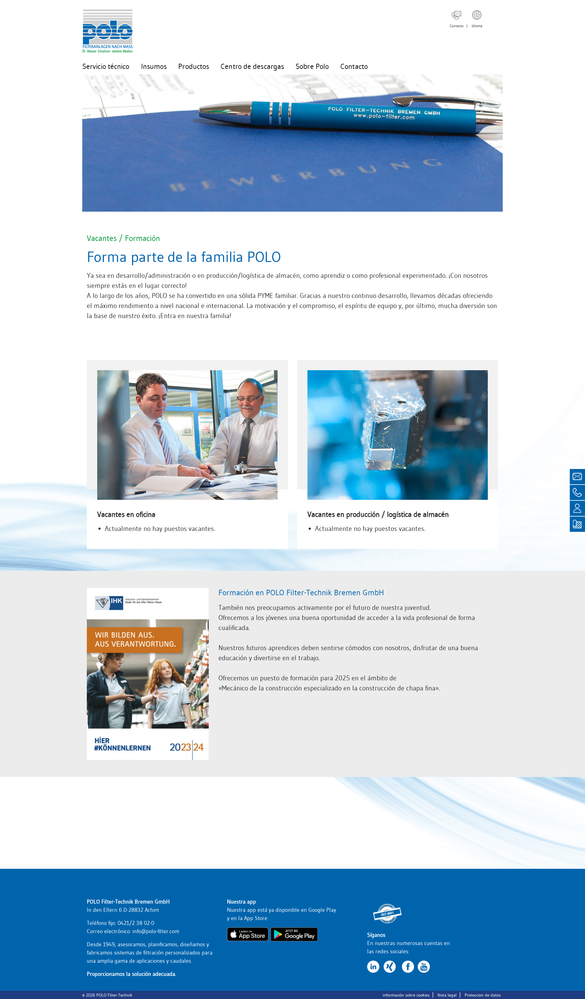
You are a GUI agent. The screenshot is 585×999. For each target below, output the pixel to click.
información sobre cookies (406, 995)
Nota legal (447, 995)
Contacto (456, 25)
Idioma (477, 25)
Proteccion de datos (483, 995)
